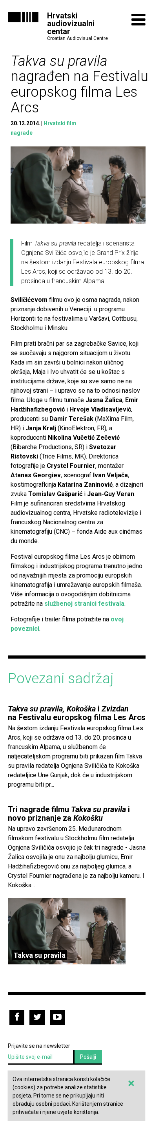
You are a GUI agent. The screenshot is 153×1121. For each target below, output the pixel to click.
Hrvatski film (60, 123)
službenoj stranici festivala (84, 603)
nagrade (22, 133)
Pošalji (88, 1057)
